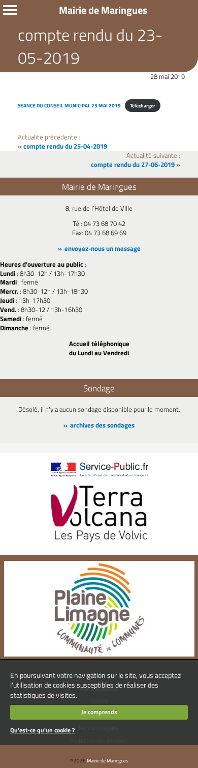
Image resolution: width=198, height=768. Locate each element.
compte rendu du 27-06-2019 (133, 164)
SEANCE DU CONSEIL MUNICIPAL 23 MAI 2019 (69, 105)
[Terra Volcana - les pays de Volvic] (99, 543)
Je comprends (99, 712)
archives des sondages (102, 425)
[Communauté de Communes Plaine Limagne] (99, 654)
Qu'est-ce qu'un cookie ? (42, 730)
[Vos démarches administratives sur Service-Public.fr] (99, 477)
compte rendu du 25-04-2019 (65, 146)
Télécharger (142, 105)
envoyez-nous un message (102, 248)
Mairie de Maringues (107, 760)
